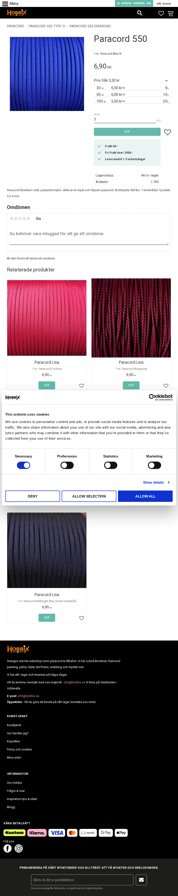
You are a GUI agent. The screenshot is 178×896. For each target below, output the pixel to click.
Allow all (145, 496)
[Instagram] (19, 851)
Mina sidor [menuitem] (14, 757)
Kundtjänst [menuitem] (14, 725)
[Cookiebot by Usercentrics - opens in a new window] (152, 397)
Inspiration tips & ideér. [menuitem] (22, 799)
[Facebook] (7, 851)
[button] (6, 4)
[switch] (67, 465)
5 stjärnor (28, 218)
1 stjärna (12, 218)
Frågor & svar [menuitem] (16, 791)
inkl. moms (164, 3)
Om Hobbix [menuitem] (14, 782)
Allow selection (89, 496)
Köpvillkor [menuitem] (13, 741)
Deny (33, 496)
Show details (153, 482)
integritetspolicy (94, 888)
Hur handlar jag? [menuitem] (18, 733)
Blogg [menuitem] (11, 807)
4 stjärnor (24, 218)
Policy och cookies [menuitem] (19, 749)
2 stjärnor (16, 218)
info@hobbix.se (74, 682)
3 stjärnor (20, 218)
